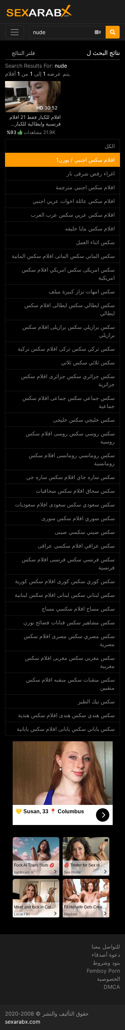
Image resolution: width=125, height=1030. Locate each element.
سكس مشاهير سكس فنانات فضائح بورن (69, 622)
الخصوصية (108, 978)
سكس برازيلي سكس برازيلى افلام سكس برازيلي (68, 331)
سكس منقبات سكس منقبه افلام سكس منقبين (70, 683)
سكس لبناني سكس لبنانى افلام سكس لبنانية (65, 595)
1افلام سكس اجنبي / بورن (85, 159)
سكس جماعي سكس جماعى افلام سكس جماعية (68, 402)
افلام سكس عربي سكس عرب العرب (73, 214)
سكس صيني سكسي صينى (85, 532)
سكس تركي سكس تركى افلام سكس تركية (66, 348)
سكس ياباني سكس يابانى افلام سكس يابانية (66, 729)
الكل (110, 146)
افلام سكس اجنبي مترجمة (85, 187)
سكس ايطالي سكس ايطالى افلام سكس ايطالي (69, 309)
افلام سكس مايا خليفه (90, 228)
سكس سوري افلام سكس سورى (78, 518)
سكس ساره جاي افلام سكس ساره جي (70, 477)
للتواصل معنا (106, 946)
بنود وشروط (106, 962)
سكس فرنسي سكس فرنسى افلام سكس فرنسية (68, 563)
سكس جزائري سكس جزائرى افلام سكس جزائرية (68, 380)
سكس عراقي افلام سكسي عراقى (76, 545)
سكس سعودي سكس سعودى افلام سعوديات (65, 504)
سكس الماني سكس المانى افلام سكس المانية (63, 256)
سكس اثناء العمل (95, 242)
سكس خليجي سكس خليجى (84, 419)
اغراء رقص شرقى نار (91, 173)
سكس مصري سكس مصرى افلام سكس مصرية (69, 640)
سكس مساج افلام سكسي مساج (78, 608)
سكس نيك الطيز (96, 701)
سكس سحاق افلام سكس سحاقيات (75, 490)
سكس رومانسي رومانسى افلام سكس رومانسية (72, 459)
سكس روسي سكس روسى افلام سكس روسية (70, 437)
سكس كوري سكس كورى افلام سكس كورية (65, 581)
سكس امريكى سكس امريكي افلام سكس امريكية (68, 273)
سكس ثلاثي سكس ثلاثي (88, 362)
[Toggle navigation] (14, 32)
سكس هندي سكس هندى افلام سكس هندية (66, 715)
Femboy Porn (103, 970)
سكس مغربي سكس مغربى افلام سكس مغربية (70, 662)
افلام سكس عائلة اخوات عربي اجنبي (74, 201)
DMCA (112, 986)
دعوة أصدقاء (106, 954)
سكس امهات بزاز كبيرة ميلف (82, 291)
